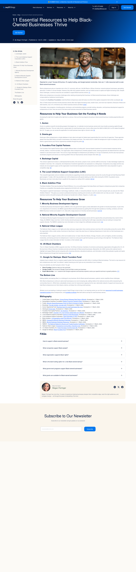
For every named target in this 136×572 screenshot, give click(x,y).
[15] (81, 240)
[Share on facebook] (22, 102)
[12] (98, 211)
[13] (101, 211)
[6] (83, 141)
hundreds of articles (70, 292)
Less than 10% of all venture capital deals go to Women (68, 313)
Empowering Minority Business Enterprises (59, 320)
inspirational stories (45, 292)
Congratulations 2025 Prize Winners (61, 318)
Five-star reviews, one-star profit (58, 305)
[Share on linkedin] (14, 102)
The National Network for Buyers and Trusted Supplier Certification (66, 324)
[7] (100, 155)
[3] (84, 104)
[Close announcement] (117, 1)
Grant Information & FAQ (70, 316)
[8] (50, 168)
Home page (52, 309)
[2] (121, 100)
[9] (91, 179)
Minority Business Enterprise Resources (58, 322)
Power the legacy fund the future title (67, 328)
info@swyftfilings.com (100, 9)
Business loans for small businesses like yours (70, 307)
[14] (102, 222)
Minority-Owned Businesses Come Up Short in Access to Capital (65, 303)
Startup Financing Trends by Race (72, 301)
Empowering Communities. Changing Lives (68, 326)
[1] (89, 92)
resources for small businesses (114, 290)
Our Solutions (64, 311)
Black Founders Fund (60, 330)
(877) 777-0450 (98, 6)
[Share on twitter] (18, 102)
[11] (95, 195)
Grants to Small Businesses (70, 314)
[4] (85, 104)
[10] (93, 179)
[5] (94, 130)
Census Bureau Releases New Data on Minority (73, 299)
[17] (118, 271)
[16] (70, 253)
